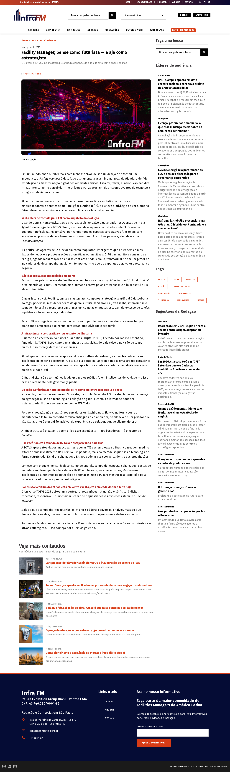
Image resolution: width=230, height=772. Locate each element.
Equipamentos (184, 293)
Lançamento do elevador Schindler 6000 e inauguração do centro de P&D (93, 563)
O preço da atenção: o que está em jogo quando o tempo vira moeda (90, 630)
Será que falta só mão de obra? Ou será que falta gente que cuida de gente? (94, 608)
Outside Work (134, 30)
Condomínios (183, 300)
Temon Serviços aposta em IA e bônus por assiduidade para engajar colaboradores (99, 585)
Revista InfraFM (166, 404)
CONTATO (189, 2)
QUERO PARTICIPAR (153, 742)
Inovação (190, 280)
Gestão (161, 286)
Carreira (33, 30)
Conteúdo (50, 40)
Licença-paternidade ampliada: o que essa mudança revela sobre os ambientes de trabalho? (180, 127)
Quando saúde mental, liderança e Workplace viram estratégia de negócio (180, 412)
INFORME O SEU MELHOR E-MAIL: (150, 726)
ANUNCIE (176, 2)
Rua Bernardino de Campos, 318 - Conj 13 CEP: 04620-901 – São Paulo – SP (53, 721)
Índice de (36, 40)
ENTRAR (184, 15)
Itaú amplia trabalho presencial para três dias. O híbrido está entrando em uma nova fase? (182, 224)
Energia (200, 300)
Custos (161, 280)
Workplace (157, 30)
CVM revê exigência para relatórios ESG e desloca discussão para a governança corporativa (180, 174)
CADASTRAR (202, 15)
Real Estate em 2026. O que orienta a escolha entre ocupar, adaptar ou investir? (182, 330)
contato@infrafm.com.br (43, 730)
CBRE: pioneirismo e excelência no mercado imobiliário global (85, 653)
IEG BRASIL (162, 2)
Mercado (92, 30)
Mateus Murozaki (33, 74)
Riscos (175, 280)
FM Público (74, 30)
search (112, 15)
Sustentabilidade (181, 286)
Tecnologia (163, 300)
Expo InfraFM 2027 (183, 30)
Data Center (53, 30)
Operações (112, 30)
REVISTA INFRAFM (144, 2)
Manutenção (164, 293)
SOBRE (128, 2)
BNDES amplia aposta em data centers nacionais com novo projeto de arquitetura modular (181, 84)
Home (24, 40)
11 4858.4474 (36, 737)
